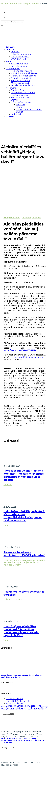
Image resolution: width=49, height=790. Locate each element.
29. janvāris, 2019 (12, 547)
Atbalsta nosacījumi (21, 54)
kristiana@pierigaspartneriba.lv (30, 357)
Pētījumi (20, 104)
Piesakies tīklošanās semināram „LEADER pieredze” (24, 554)
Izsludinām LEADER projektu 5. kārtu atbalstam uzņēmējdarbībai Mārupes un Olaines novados (24, 516)
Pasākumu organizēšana (23, 76)
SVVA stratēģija (18, 59)
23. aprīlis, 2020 (12, 217)
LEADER (10, 49)
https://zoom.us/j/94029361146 (20, 350)
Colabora (26, 217)
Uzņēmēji (17, 565)
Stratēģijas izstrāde (20, 80)
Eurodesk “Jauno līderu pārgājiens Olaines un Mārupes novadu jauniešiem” (26, 707)
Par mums (11, 88)
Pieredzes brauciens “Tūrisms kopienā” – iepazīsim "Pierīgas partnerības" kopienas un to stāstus (24, 475)
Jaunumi (10, 47)
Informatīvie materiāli (22, 102)
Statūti (14, 100)
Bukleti (19, 112)
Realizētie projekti (20, 56)
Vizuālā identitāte (20, 97)
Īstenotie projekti (19, 66)
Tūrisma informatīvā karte (29, 109)
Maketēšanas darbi (20, 83)
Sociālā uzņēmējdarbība (23, 85)
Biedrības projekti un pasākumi (19, 560)
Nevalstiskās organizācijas (16, 562)
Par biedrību (17, 90)
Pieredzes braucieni (21, 78)
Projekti (10, 61)
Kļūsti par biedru (19, 95)
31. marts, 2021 (11, 587)
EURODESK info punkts (18, 701)
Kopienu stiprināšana (21, 71)
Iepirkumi (16, 114)
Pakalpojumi (12, 68)
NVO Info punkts (14, 698)
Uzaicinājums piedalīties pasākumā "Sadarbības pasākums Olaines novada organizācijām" (21, 631)
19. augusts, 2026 (12, 466)
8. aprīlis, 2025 (11, 621)
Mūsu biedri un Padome (23, 92)
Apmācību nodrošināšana (24, 73)
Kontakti (10, 117)
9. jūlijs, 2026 (10, 506)
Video (19, 107)
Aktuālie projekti (19, 64)
